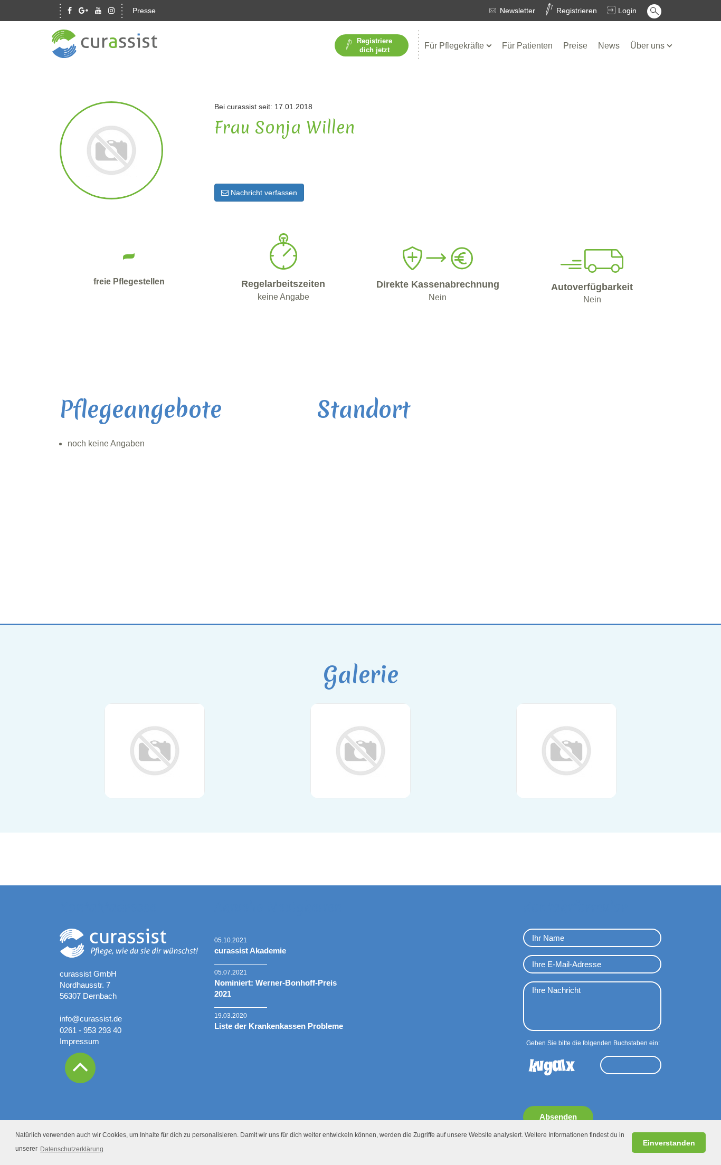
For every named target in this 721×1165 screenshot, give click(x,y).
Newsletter (517, 10)
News (609, 45)
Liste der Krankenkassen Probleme (278, 1025)
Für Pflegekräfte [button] (455, 45)
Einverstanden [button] (669, 1143)
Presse (144, 10)
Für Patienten (527, 45)
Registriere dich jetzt (374, 45)
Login (627, 10)
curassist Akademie (250, 950)
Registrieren (576, 10)
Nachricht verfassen (263, 192)
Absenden (558, 1116)
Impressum (79, 1041)
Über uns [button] (648, 45)
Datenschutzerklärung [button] (71, 1149)
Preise (575, 45)
